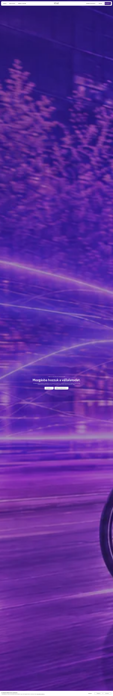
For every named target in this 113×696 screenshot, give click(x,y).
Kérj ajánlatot (107, 3)
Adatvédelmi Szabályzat (41, 694)
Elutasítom (107, 693)
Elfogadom (98, 693)
